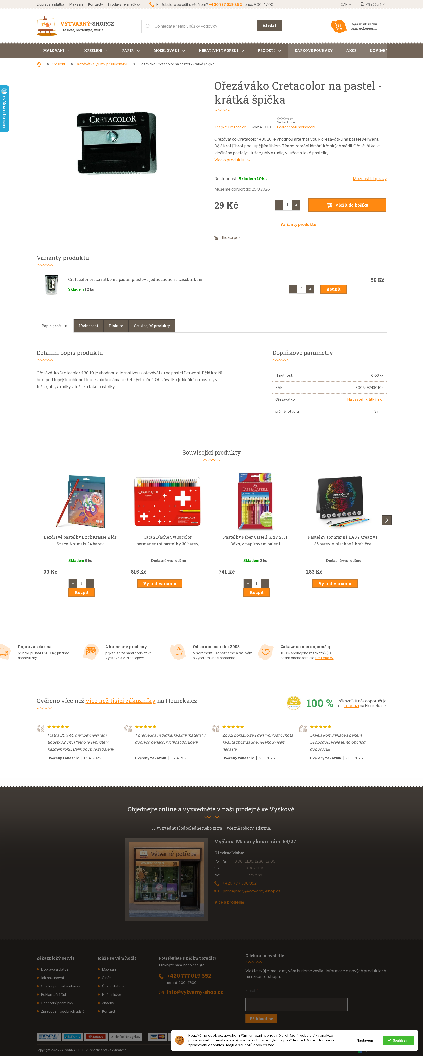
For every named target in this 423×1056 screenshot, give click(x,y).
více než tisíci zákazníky (121, 700)
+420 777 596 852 (240, 883)
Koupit (333, 289)
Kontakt (108, 1011)
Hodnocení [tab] (88, 325)
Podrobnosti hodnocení (296, 127)
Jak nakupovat (52, 978)
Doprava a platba (50, 4)
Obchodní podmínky (57, 1003)
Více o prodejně (229, 902)
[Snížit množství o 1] (279, 205)
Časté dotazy (113, 986)
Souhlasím (401, 1040)
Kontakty (95, 4)
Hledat (269, 25)
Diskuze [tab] (116, 325)
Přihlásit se (261, 1018)
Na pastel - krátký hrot (365, 399)
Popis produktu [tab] (55, 325)
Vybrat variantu (159, 583)
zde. (271, 1045)
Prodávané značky (123, 4)
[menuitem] (57, 50)
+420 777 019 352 (189, 976)
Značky (108, 1003)
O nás (106, 978)
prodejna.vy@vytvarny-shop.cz (251, 891)
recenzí (351, 706)
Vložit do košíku (351, 205)
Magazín (76, 4)
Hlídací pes (230, 237)
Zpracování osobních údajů (62, 1011)
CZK (344, 4)
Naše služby (111, 994)
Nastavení (364, 1040)
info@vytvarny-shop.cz (195, 992)
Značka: (230, 127)
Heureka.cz (324, 658)
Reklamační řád (53, 994)
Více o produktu (229, 160)
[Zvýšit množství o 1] (296, 205)
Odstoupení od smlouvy (60, 986)
